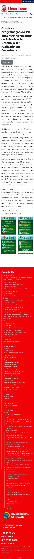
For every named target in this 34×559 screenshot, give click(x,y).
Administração (11, 471)
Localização (7, 337)
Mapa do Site (7, 339)
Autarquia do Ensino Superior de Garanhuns (20, 419)
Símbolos (6, 401)
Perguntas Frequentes (10, 357)
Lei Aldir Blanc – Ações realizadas (14, 328)
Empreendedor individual (11, 309)
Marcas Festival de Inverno (11, 341)
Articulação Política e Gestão (12, 414)
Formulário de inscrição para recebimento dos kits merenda (17, 317)
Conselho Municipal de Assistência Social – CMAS (19, 438)
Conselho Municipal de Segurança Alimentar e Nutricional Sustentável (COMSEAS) (19, 450)
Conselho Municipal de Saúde (15, 446)
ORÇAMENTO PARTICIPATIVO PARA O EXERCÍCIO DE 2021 (15, 354)
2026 (18, 558)
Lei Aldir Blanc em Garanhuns (12, 330)
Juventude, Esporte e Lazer (15, 497)
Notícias (6, 344)
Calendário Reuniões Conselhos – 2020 (16, 289)
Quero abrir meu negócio (11, 387)
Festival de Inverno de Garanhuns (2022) (16, 314)
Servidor (6, 398)
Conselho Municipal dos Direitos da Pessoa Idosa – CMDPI (19, 461)
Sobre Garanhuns (9, 403)
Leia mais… (7, 62)
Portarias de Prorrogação (11, 378)
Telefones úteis (8, 410)
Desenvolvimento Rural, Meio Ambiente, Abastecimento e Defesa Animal (18, 484)
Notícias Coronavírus (10, 346)
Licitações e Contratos (10, 334)
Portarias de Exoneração (11, 366)
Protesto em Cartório (10, 385)
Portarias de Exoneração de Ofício (14, 371)
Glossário (6, 321)
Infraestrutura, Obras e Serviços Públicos (19, 494)
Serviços (6, 394)
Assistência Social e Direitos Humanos (18, 474)
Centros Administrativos (11, 291)
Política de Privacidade (13, 525)
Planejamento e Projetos (14, 501)
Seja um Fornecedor (10, 392)
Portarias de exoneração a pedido (14, 369)
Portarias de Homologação (12, 373)
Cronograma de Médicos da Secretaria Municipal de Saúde (18, 297)
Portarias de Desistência (11, 364)
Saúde (8, 506)
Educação (10, 487)
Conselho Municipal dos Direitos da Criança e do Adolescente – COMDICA (20, 457)
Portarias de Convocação (11, 362)
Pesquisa (6, 360)
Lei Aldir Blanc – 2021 (10, 325)
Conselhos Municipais (10, 430)
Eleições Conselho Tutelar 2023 (13, 307)
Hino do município (9, 323)
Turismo (6, 412)
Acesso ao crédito (9, 275)
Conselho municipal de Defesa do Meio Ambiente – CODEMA (18, 443)
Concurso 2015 (8, 293)
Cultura (9, 481)
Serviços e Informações (11, 14)
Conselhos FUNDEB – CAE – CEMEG (18, 465)
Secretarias (7, 469)
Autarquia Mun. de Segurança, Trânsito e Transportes (18, 423)
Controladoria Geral (13, 478)
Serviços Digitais (8, 396)
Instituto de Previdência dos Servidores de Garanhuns (19, 427)
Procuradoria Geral (12, 503)
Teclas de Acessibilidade (11, 405)
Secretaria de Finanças (10, 389)
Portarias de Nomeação (11, 376)
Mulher (9, 499)
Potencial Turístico (9, 380)
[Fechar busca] (31, 14)
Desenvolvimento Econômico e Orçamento (17, 467)
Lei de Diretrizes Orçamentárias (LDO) (15, 332)
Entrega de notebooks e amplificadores (15, 312)
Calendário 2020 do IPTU (11, 286)
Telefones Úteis (8, 408)
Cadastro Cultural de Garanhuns (13, 284)
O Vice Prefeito (8, 350)
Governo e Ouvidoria (13, 492)
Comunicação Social (13, 476)
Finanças (9, 490)
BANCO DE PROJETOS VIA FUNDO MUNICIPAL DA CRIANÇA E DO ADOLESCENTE (17, 279)
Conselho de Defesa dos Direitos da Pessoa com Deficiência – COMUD (19, 434)
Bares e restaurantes (10, 282)
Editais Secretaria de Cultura (12, 305)
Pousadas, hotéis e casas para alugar (14, 382)
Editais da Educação (9, 302)
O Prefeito (7, 348)
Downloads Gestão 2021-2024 (13, 300)
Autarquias (7, 417)
